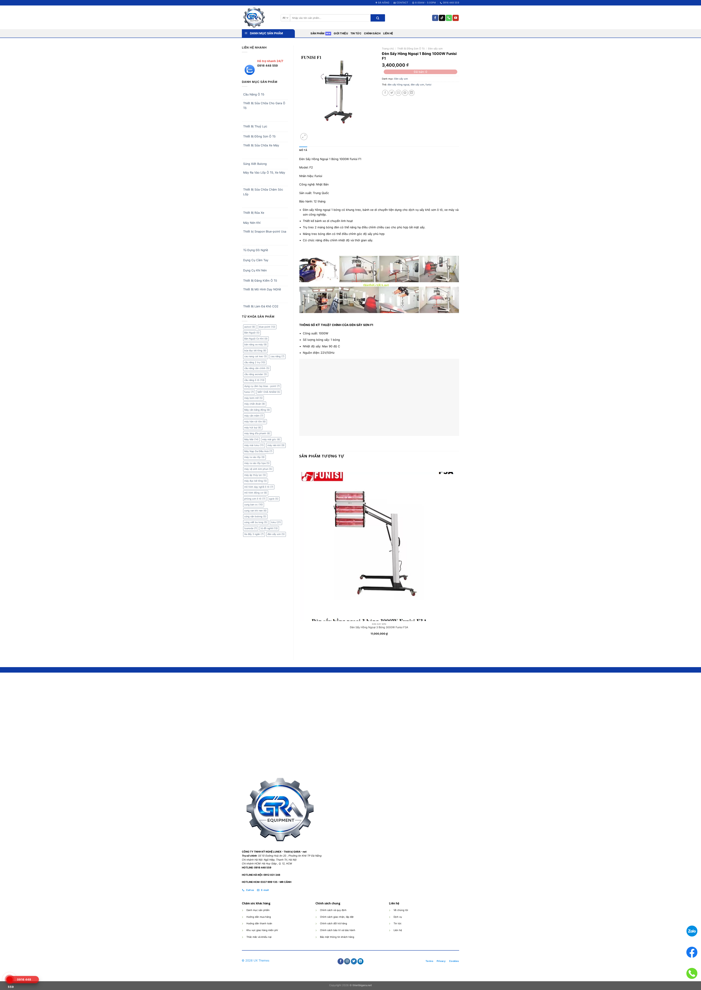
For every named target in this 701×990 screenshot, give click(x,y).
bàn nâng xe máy (255, 344)
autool (249, 326)
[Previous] (300, 647)
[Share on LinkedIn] (412, 93)
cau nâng (277, 356)
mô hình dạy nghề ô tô (258, 487)
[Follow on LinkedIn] (360, 961)
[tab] (303, 150)
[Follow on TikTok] (442, 18)
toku (276, 522)
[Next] (312, 134)
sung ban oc (253, 504)
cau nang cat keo (255, 356)
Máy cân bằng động (257, 409)
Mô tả (303, 150)
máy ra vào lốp (254, 457)
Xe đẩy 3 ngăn (254, 534)
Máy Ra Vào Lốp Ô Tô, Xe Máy (264, 172)
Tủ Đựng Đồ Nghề (255, 250)
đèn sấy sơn (276, 534)
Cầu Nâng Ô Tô (253, 94)
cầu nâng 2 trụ (254, 362)
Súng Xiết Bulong (255, 164)
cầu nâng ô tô (254, 380)
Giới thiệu (341, 33)
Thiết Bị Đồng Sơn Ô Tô (259, 136)
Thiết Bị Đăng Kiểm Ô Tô (260, 280)
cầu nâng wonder (255, 374)
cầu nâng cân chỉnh (256, 368)
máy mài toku (254, 445)
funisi (249, 392)
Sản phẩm (317, 33)
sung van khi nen (255, 510)
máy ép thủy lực (255, 475)
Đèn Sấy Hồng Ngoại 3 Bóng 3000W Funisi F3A (379, 627)
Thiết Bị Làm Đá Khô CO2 (260, 306)
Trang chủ (388, 48)
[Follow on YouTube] (456, 18)
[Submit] (378, 18)
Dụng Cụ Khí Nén (255, 270)
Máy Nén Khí (252, 223)
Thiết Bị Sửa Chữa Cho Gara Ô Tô (264, 105)
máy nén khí (276, 445)
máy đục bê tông (255, 480)
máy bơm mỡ (253, 398)
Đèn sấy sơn (435, 48)
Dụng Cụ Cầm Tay (255, 260)
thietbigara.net (362, 985)
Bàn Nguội (252, 332)
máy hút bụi (252, 427)
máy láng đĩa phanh (257, 433)
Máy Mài (251, 439)
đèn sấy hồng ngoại (398, 84)
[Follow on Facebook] (435, 18)
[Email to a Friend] (398, 93)
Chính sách (372, 33)
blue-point (267, 326)
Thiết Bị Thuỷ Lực (255, 126)
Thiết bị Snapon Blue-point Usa (264, 231)
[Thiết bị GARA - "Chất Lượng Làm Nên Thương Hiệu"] (258, 17)
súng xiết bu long (255, 522)
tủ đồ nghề (269, 528)
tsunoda (250, 528)
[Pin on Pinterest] (405, 93)
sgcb (273, 498)
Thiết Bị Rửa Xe (253, 212)
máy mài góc (271, 439)
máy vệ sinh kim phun (258, 469)
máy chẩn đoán (254, 403)
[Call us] (449, 18)
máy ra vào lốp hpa (257, 463)
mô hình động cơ (255, 492)
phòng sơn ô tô (254, 498)
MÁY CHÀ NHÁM (269, 392)
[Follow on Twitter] (354, 961)
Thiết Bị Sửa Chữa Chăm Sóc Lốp (263, 192)
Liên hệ (388, 33)
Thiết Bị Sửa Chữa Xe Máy (261, 145)
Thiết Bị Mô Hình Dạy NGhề (262, 289)
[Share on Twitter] (392, 93)
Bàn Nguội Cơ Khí (256, 338)
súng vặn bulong (255, 516)
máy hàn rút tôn (255, 421)
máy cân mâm (253, 415)
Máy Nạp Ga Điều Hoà (258, 451)
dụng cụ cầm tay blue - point (262, 386)
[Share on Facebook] (385, 93)
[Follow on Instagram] (347, 961)
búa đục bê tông (255, 350)
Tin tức (355, 33)
